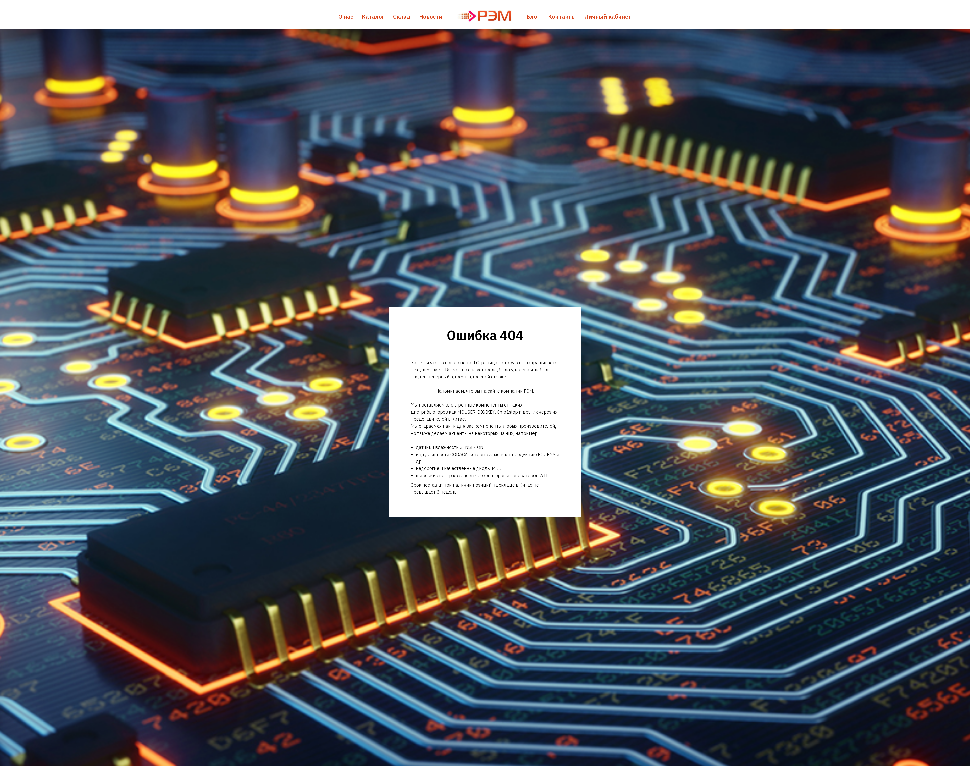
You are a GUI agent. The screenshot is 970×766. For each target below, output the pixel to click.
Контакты (562, 16)
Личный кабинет (608, 16)
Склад (401, 16)
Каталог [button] (373, 16)
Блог (533, 16)
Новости (430, 16)
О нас (345, 16)
